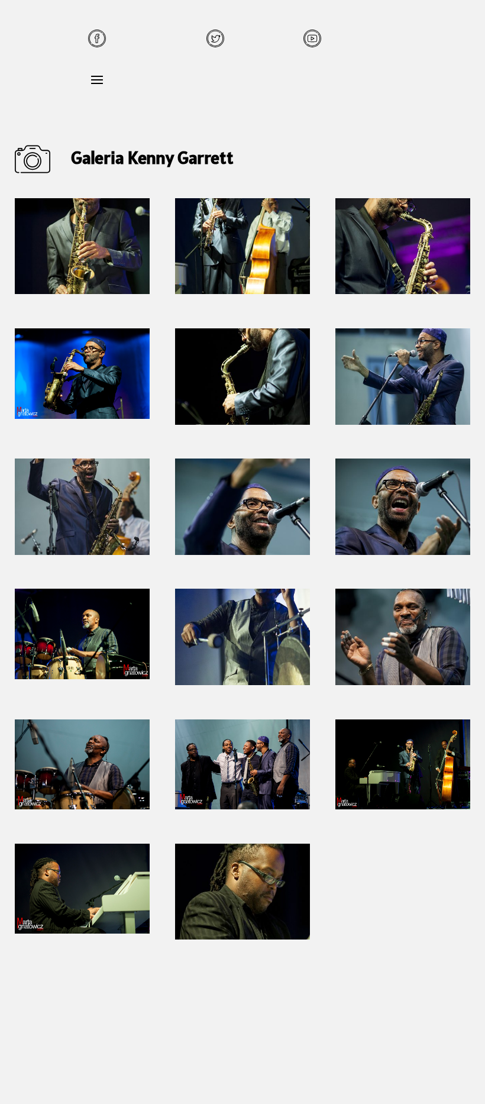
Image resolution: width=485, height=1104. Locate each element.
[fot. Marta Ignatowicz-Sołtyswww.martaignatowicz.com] (82, 290)
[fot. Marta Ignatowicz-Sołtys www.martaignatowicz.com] (403, 290)
